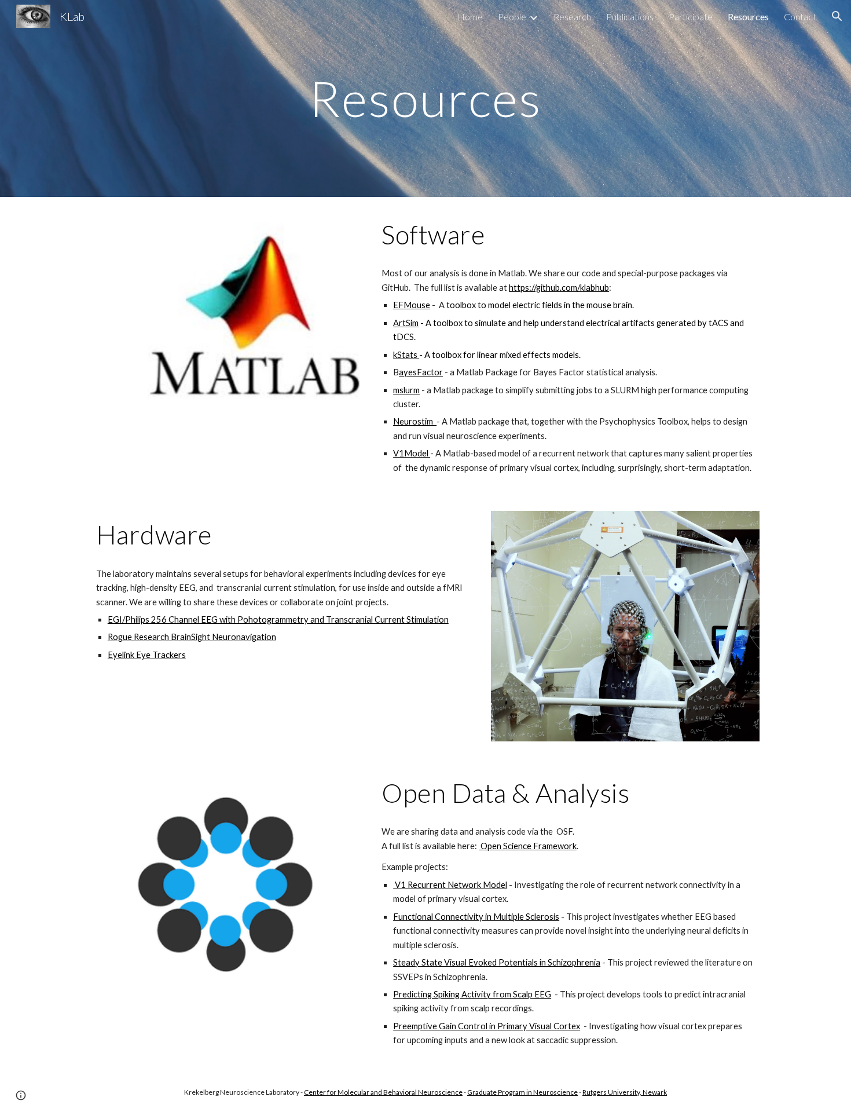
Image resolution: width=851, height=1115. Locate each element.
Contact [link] (800, 16)
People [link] (512, 16)
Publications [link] (630, 16)
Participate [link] (691, 16)
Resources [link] (748, 16)
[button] (837, 16)
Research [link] (572, 16)
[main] (425, 98)
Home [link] (470, 16)
